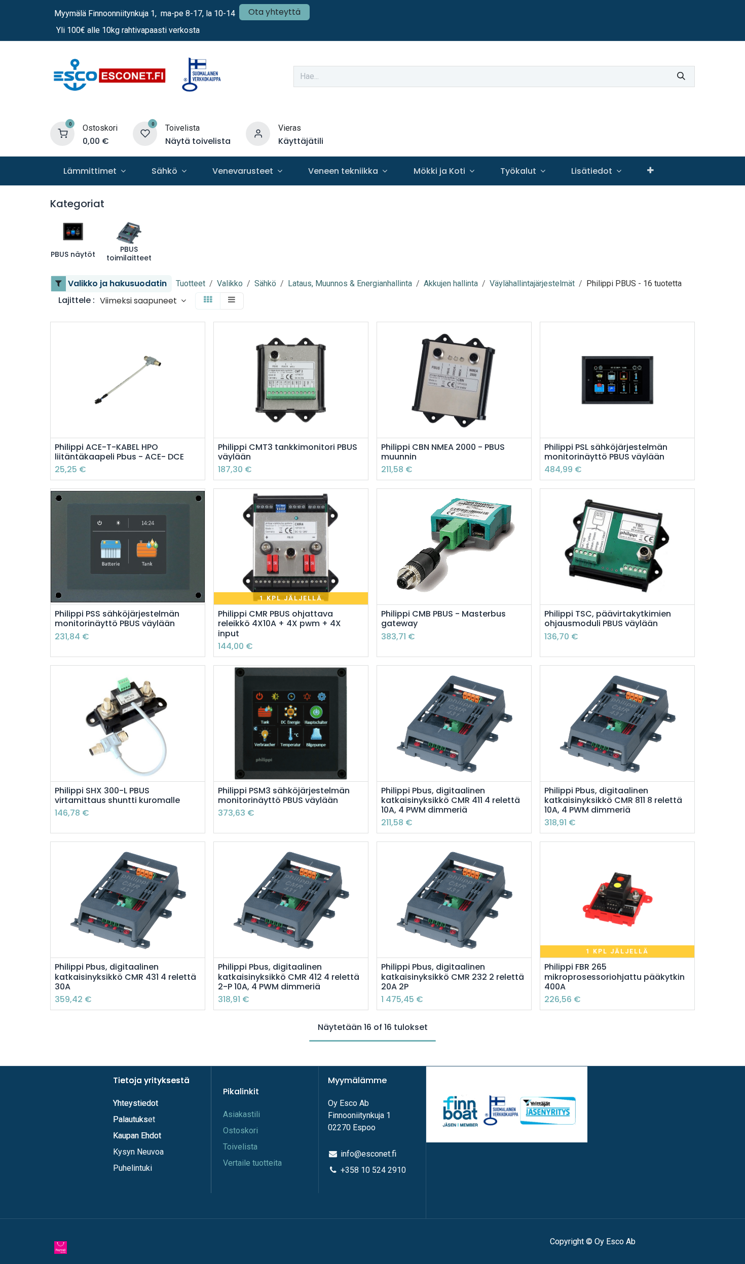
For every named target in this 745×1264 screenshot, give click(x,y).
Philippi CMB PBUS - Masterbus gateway (443, 618)
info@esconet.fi (368, 1154)
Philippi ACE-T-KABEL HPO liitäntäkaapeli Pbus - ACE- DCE (119, 452)
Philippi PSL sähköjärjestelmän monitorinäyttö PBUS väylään (605, 452)
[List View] (231, 300)
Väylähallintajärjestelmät (532, 283)
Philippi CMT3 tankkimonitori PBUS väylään (287, 452)
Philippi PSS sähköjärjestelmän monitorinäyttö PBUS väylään (117, 618)
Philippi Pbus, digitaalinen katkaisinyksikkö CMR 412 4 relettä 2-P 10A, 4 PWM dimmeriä (288, 976)
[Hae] (681, 76)
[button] (143, 300)
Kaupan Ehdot (137, 1135)
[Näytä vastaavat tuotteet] (198, 407)
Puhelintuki (132, 1168)
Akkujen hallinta (451, 283)
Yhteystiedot (136, 1103)
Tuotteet (190, 283)
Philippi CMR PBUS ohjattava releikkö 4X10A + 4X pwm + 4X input (279, 623)
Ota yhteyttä (274, 12)
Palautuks (130, 1119)
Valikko (230, 283)
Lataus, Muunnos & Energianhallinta (350, 283)
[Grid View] (207, 300)
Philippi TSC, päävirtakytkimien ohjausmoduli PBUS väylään (607, 618)
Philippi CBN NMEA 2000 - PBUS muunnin (443, 452)
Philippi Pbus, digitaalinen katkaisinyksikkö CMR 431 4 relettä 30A (125, 976)
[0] (62, 133)
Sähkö (265, 283)
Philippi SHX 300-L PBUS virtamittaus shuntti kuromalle (117, 795)
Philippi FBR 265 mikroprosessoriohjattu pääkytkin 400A (614, 976)
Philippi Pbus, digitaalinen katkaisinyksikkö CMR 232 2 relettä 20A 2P (452, 976)
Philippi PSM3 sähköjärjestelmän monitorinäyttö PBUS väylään (284, 795)
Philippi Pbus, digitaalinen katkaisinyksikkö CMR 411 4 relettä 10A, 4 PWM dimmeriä (450, 800)
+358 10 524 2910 (373, 1170)
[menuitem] (94, 171)
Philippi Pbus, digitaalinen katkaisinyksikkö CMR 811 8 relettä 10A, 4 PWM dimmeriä (613, 800)
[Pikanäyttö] (198, 338)
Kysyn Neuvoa (138, 1152)
